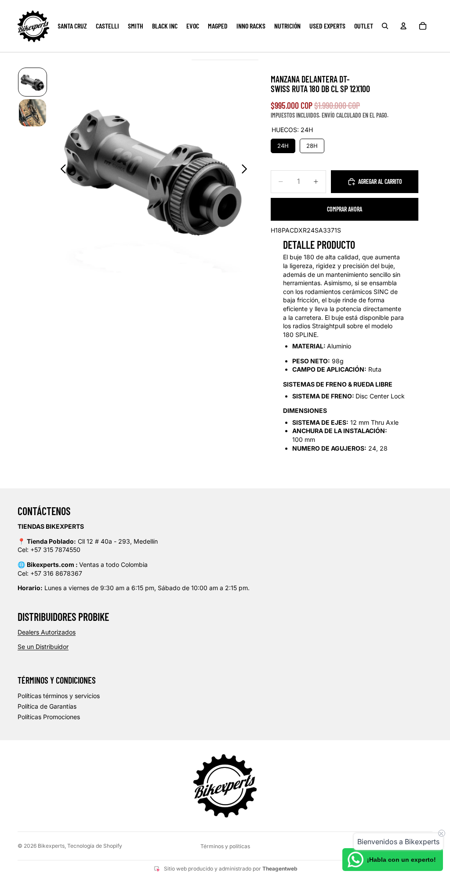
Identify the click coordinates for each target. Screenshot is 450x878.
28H (312, 144)
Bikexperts (51, 845)
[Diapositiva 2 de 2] (32, 112)
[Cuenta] (403, 26)
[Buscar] (385, 26)
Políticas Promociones (49, 716)
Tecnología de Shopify (94, 845)
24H (283, 144)
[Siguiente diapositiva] (247, 169)
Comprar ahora (344, 209)
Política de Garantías (47, 706)
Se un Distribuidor (43, 646)
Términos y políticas (225, 846)
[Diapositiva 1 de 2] (32, 82)
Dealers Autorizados (47, 632)
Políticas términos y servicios (59, 695)
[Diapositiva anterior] (61, 169)
